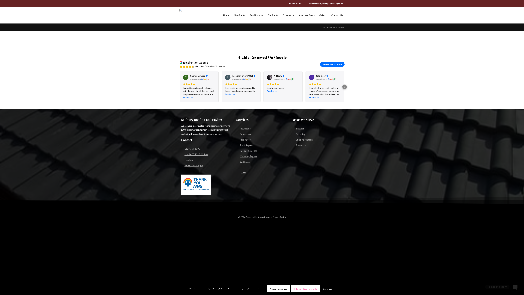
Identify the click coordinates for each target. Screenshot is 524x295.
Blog (243, 172)
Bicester (300, 128)
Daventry (300, 134)
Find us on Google (193, 165)
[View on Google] (185, 77)
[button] (179, 87)
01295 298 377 (295, 3)
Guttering (245, 161)
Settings (327, 288)
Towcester (301, 145)
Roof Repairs (246, 145)
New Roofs (245, 128)
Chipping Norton (304, 139)
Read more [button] (188, 97)
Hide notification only (305, 288)
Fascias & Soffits (248, 150)
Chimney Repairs (248, 156)
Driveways (245, 134)
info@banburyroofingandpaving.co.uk (326, 3)
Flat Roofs (245, 139)
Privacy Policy (279, 217)
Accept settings (278, 288)
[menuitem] (225, 15)
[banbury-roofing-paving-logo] (194, 15)
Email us (188, 160)
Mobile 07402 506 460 (196, 154)
